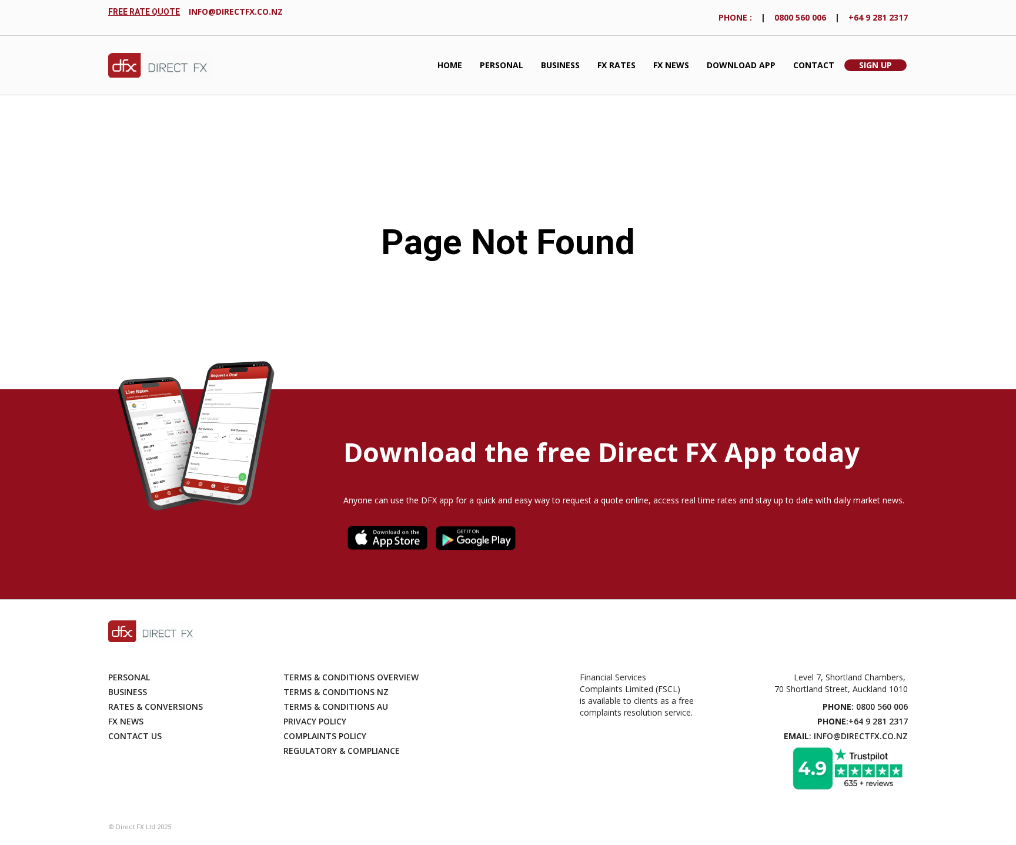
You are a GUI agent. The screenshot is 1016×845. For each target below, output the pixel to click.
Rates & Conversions (155, 706)
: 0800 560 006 (865, 706)
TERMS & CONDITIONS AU (335, 706)
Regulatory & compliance (341, 750)
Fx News (125, 721)
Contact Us (135, 736)
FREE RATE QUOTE (144, 11)
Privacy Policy (314, 721)
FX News (671, 65)
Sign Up (875, 65)
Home (449, 65)
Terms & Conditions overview (351, 677)
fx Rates (616, 65)
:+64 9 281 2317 (862, 721)
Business (560, 65)
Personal (501, 65)
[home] (159, 65)
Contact (813, 65)
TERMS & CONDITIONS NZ (336, 691)
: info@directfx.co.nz (846, 736)
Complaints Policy (324, 736)
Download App (741, 65)
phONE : (735, 17)
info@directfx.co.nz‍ (236, 11)
